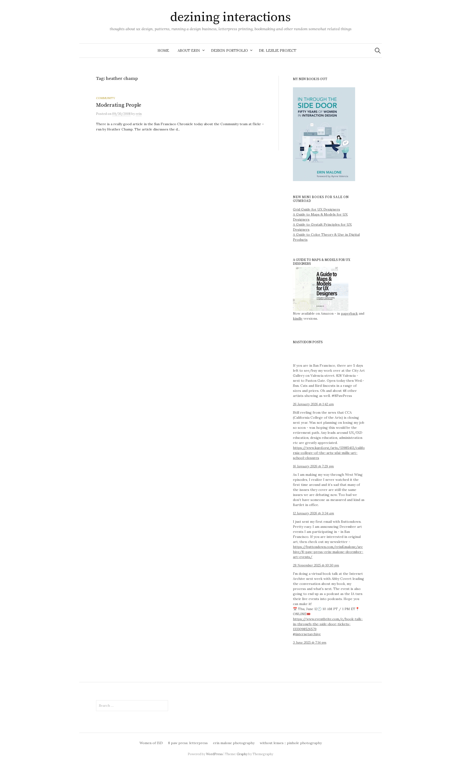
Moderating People (118, 105)
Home (163, 50)
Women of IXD (151, 743)
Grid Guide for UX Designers (316, 209)
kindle (298, 318)
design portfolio (229, 50)
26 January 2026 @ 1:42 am (313, 404)
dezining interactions (230, 17)
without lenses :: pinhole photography (291, 743)
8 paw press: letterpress (188, 743)
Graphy (242, 754)
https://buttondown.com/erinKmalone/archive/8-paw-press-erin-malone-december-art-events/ (328, 552)
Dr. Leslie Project (277, 50)
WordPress (214, 754)
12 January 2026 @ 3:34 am (313, 513)
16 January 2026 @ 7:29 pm (313, 466)
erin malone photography (234, 743)
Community (105, 98)
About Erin (189, 50)
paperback (349, 313)
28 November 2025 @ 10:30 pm (316, 565)
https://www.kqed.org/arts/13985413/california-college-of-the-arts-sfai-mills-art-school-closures (329, 453)
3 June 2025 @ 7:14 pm (309, 642)
